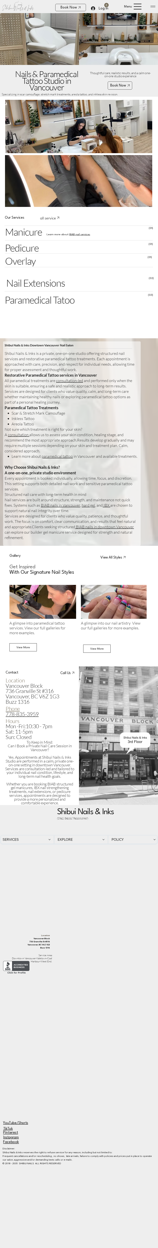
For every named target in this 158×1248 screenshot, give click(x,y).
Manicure (23, 232)
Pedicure (22, 248)
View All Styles (111, 557)
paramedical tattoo (57, 456)
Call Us (65, 673)
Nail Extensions (35, 283)
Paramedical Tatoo (39, 300)
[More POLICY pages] (154, 840)
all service (48, 218)
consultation (18, 434)
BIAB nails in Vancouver (60, 505)
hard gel (88, 505)
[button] (106, 5)
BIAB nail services (79, 234)
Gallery (14, 556)
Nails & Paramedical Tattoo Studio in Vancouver (46, 80)
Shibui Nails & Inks (85, 812)
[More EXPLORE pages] (103, 840)
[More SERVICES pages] (49, 840)
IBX (106, 505)
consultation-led (69, 380)
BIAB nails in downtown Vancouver (104, 526)
